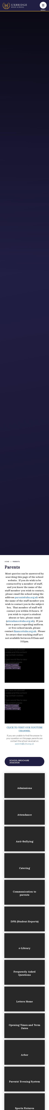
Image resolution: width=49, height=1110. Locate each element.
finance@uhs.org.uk (25, 631)
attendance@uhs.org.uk (20, 621)
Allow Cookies (12, 665)
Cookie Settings (13, 668)
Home (7, 561)
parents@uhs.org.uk (26, 597)
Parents (16, 561)
